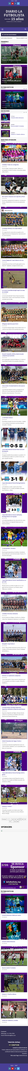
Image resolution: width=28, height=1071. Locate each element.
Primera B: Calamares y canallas (10, 1020)
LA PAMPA (11, 224)
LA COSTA (4, 286)
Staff (16, 0)
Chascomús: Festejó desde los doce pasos (13, 386)
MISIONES (4, 256)
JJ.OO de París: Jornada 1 (9, 548)
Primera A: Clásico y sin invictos (11, 60)
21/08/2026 (5, 969)
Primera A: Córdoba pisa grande (11, 81)
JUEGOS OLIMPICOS (6, 413)
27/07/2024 (5, 518)
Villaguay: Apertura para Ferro (10, 324)
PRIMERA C (13, 132)
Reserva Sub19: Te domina (12, 38)
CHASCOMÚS (5, 382)
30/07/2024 (5, 166)
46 (17, 819)
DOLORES (4, 671)
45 (15, 819)
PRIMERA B (5, 1016)
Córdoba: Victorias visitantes (10, 613)
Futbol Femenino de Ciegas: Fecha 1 (11, 741)
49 (25, 819)
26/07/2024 (5, 550)
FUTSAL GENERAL (6, 445)
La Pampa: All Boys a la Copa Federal (12, 228)
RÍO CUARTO (5, 192)
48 (22, 819)
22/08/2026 (5, 107)
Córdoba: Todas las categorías (10, 164)
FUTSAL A (4, 103)
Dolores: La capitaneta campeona (11, 675)
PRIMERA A (5, 58)
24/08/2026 (5, 917)
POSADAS (9, 256)
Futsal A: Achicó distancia (10, 105)
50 (10, 821)
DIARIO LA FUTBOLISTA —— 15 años (14, 15)
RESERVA (12, 124)
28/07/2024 (5, 484)
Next (18, 821)
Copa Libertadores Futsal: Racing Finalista (13, 483)
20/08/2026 (5, 1022)
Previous (4, 819)
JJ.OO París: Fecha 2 (7, 417)
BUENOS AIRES (5, 224)
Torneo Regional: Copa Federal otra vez (13, 260)
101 (15, 821)
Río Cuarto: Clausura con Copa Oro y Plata (13, 196)
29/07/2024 (5, 230)
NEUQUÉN (4, 640)
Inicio (12, 0)
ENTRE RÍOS (5, 320)
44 (12, 819)
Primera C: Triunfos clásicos (18, 134)
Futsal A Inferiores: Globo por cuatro (11, 915)
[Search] (25, 29)
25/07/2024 (5, 615)
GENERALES (5, 737)
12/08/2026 (5, 82)
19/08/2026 (5, 62)
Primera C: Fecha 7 (7, 806)
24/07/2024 (5, 776)
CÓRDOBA (4, 160)
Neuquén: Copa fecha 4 (8, 644)
